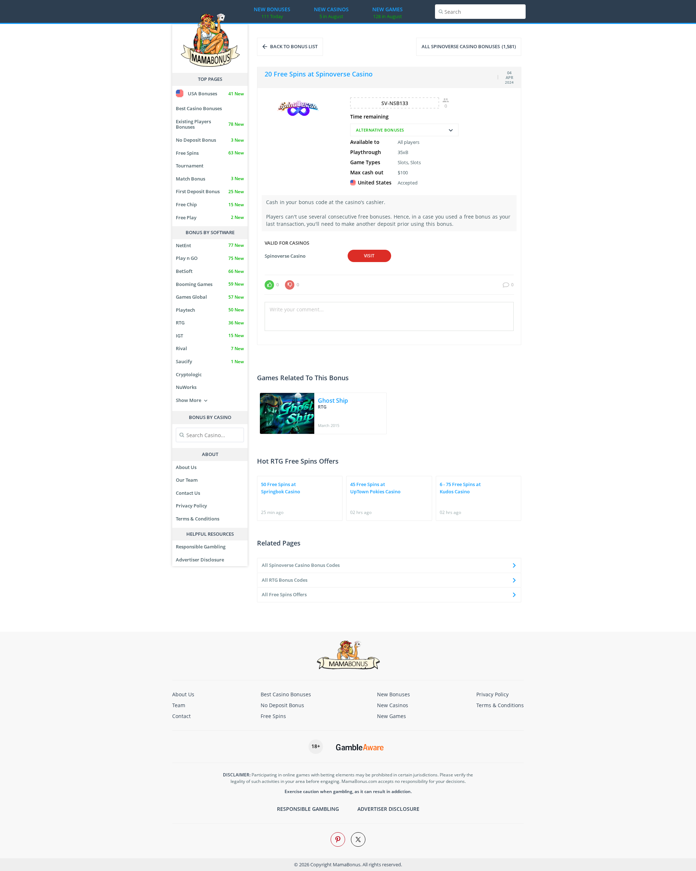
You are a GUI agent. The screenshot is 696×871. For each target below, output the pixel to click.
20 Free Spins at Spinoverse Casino (319, 74)
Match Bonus (210, 178)
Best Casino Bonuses (199, 108)
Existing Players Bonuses (210, 124)
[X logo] (358, 839)
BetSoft (210, 271)
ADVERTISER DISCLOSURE (388, 808)
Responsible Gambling (200, 546)
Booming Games (210, 284)
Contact (181, 716)
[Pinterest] (338, 839)
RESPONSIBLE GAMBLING (308, 808)
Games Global (210, 297)
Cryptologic (189, 374)
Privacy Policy (191, 505)
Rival (210, 348)
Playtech (210, 310)
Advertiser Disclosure (200, 559)
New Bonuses (393, 694)
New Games (391, 716)
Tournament (189, 165)
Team (178, 705)
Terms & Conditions (197, 518)
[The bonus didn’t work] (289, 285)
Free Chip (210, 204)
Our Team (187, 480)
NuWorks (186, 387)
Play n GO (210, 258)
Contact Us (188, 493)
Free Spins (210, 153)
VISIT (369, 256)
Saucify (210, 361)
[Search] (440, 11)
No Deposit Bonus (210, 140)
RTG (210, 322)
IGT (210, 335)
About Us (186, 467)
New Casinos (392, 705)
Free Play (210, 217)
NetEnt (210, 245)
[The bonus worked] (269, 285)
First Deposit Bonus (210, 191)
